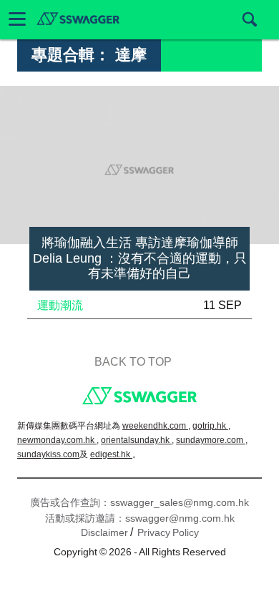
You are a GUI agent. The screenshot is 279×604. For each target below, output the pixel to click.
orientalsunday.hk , (137, 440)
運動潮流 (60, 305)
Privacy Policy (168, 532)
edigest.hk (111, 454)
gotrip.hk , (211, 426)
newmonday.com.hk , (58, 440)
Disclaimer (104, 532)
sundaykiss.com (48, 454)
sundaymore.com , (212, 440)
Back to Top (133, 362)
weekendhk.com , (156, 426)
